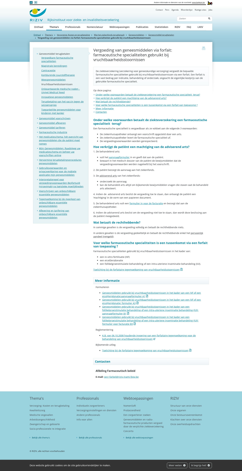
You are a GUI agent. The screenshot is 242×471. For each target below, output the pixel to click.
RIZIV (177, 27)
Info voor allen (84, 419)
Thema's (56, 27)
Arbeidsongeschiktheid (42, 419)
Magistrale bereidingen (54, 65)
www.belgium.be (198, 2)
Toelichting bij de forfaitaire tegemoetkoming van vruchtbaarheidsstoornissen (136, 269)
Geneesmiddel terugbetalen (161, 34)
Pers (167, 9)
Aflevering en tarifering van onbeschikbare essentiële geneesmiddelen (54, 214)
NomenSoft (129, 405)
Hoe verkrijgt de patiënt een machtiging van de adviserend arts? (131, 98)
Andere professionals (88, 414)
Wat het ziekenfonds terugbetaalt (109, 34)
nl (31, 2)
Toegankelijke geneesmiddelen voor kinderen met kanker (61, 111)
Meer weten (176, 465)
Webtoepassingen (119, 27)
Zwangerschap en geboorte (45, 424)
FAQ (189, 27)
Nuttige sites (200, 9)
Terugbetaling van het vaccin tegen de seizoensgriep (62, 103)
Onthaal (38, 27)
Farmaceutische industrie (53, 132)
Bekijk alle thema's (41, 437)
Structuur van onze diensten (186, 405)
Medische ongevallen (41, 414)
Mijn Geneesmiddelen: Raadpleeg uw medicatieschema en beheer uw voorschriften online (59, 152)
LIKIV (200, 27)
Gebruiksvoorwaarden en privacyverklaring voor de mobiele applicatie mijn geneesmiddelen (57, 171)
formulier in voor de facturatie (146, 203)
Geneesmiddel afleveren (52, 123)
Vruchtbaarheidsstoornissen (57, 84)
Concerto (128, 431)
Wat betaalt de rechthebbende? (113, 101)
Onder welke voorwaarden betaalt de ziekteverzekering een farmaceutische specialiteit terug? (148, 94)
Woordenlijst (186, 9)
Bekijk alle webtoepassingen (139, 437)
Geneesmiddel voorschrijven (54, 118)
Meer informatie (105, 108)
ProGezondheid (131, 410)
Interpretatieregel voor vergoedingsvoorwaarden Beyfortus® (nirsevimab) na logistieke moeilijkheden (61, 183)
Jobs (210, 9)
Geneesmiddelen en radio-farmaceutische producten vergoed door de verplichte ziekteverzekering (143, 423)
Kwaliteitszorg (37, 410)
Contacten (101, 112)
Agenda (175, 9)
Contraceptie (48, 70)
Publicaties (142, 27)
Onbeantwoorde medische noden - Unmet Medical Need (60, 90)
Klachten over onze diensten (186, 419)
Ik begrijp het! (199, 465)
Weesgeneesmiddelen (53, 79)
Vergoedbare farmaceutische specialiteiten (57, 59)
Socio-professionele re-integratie (48, 428)
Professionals (72, 27)
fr (35, 2)
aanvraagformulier (119, 157)
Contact (159, 9)
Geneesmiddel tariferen (52, 127)
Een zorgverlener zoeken (137, 414)
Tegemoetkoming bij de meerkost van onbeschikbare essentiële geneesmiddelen (59, 203)
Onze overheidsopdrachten (185, 424)
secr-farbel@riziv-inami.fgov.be (121, 376)
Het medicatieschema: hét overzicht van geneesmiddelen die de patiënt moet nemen (61, 140)
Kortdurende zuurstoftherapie (58, 75)
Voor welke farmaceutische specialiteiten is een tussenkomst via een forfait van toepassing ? (147, 105)
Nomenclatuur (95, 27)
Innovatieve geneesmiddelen (57, 97)
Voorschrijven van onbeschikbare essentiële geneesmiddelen (57, 192)
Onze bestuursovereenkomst (186, 414)
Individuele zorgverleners (91, 405)
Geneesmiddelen (136, 34)
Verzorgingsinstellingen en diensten (96, 410)
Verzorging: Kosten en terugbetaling (73, 34)
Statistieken (161, 27)
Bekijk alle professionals (90, 437)
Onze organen (178, 410)
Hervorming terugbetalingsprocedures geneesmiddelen (60, 161)
